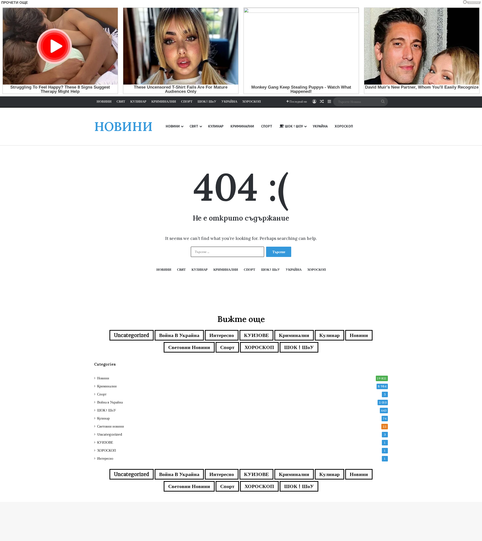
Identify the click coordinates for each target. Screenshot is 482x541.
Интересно (221, 335)
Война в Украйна (179, 335)
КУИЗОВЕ (256, 335)
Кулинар (329, 335)
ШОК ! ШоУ (299, 347)
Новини (359, 335)
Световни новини (189, 347)
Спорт (227, 347)
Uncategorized (131, 335)
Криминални (294, 335)
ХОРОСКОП (259, 347)
